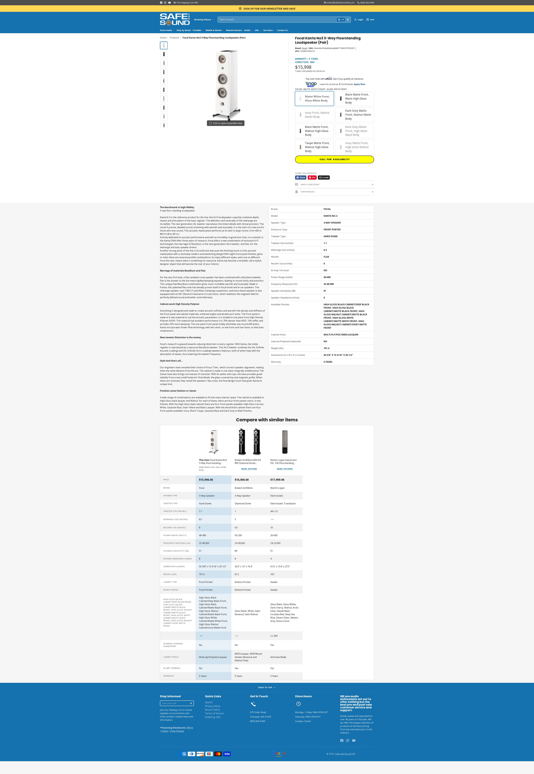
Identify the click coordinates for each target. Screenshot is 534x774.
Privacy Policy (212, 706)
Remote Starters (234, 30)
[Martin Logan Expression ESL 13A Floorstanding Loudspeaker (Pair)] (284, 450)
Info (257, 30)
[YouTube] (169, 2)
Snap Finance (177, 731)
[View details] (253, 703)
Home (163, 37)
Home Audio (166, 30)
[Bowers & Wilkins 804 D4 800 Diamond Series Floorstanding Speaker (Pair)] (249, 450)
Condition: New (305, 62)
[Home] (175, 19)
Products (174, 37)
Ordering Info (212, 717)
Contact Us (282, 30)
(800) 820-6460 (367, 2)
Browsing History (202, 19)
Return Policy (212, 709)
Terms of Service (214, 713)
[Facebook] (161, 2)
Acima (165, 731)
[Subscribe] (191, 703)
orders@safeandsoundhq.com (340, 2)
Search (208, 702)
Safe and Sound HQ (345, 753)
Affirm (190, 727)
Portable (197, 30)
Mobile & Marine (214, 30)
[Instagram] (165, 2)
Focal (304, 48)
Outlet (247, 30)
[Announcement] (267, 8)
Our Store (268, 30)
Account (358, 19)
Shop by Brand (184, 30)
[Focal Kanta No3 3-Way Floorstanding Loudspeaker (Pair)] (213, 450)
